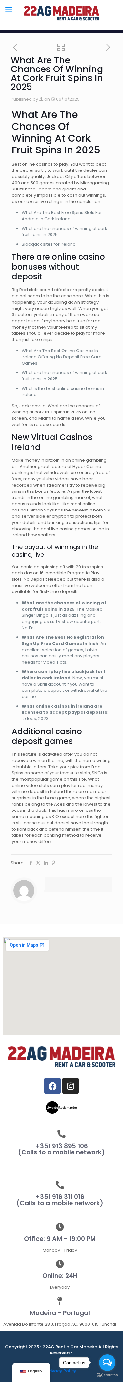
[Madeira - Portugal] (60, 1301)
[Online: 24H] (60, 1264)
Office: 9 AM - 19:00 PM (60, 1238)
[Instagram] (70, 1086)
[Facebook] (52, 1086)
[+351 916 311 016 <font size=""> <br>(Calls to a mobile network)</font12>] (60, 1185)
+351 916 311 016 (59, 1200)
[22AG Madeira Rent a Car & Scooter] (61, 13)
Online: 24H (59, 1276)
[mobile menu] (8, 9)
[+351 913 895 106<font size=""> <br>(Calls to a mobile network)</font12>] (61, 1134)
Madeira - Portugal (60, 1313)
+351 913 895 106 (61, 1149)
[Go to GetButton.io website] (107, 1375)
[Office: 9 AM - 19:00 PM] (60, 1227)
